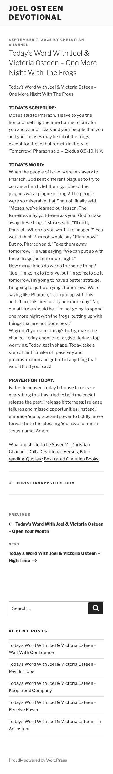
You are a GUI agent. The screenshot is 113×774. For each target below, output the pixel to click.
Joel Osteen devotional (36, 12)
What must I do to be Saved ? (38, 444)
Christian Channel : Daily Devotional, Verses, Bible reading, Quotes (49, 452)
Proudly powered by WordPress (38, 759)
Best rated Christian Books (71, 459)
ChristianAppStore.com (46, 483)
